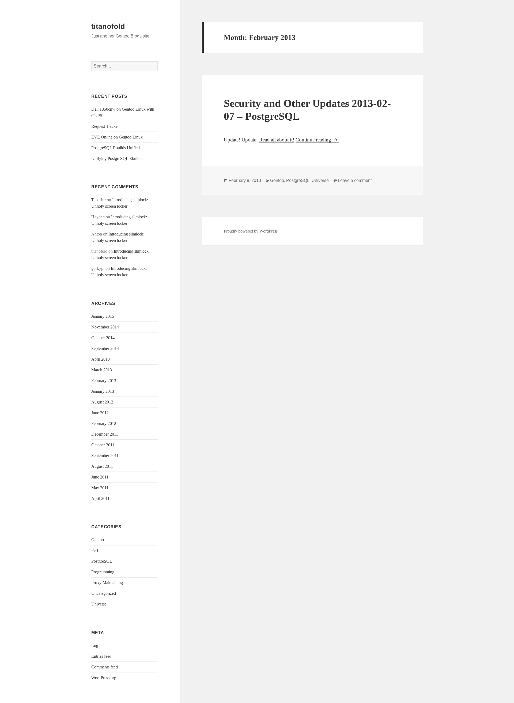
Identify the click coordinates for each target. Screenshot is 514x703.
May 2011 (99, 487)
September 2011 (105, 455)
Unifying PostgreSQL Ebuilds (116, 158)
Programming (102, 572)
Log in (97, 645)
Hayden (98, 217)
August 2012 (102, 402)
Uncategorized (103, 593)
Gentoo (97, 539)
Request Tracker (105, 126)
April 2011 (100, 498)
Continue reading (317, 140)
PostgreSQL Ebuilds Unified (115, 147)
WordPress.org (103, 677)
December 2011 (104, 434)
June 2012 (100, 412)
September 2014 (105, 348)
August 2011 (102, 466)
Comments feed (104, 667)
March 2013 (101, 370)
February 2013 (103, 380)
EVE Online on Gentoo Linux (117, 137)
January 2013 (102, 391)
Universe (99, 604)
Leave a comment (355, 180)
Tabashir (98, 199)
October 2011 (102, 445)
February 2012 (103, 423)
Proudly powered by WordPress (251, 231)
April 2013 (100, 359)
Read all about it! (276, 140)
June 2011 (99, 477)
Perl (94, 550)
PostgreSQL (101, 561)
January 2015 (102, 316)
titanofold (108, 27)
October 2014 (103, 337)
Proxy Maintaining (107, 582)
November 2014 (105, 327)
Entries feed (101, 656)
